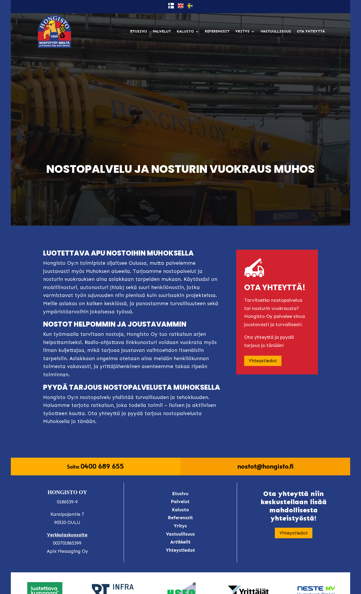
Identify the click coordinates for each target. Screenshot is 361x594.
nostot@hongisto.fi (265, 466)
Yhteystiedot (263, 360)
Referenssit (217, 31)
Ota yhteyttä (311, 31)
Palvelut (162, 31)
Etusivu (138, 31)
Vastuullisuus (276, 31)
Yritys (242, 31)
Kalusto (185, 31)
